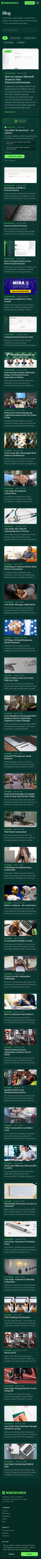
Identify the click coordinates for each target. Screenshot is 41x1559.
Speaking (5, 1533)
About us (5, 1511)
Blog (3, 1521)
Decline (11, 1554)
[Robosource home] (9, 3)
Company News (30, 38)
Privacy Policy (25, 1549)
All (5, 38)
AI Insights (21, 42)
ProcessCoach (15, 38)
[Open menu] (38, 3)
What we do (6, 1513)
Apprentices (6, 1516)
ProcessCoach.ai (8, 1530)
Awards (4, 1519)
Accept (29, 1554)
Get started (30, 3)
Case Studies (8, 42)
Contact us (6, 1536)
